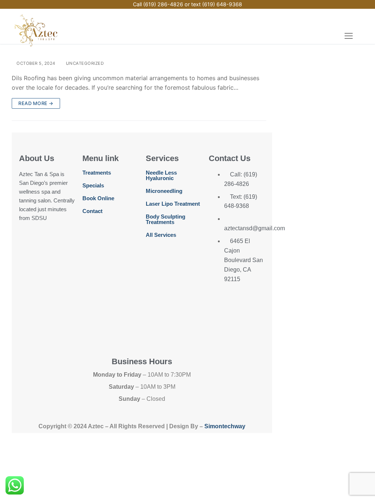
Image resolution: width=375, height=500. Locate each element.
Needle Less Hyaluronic (161, 175)
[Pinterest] (50, 260)
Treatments (96, 172)
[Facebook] (28, 239)
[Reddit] (50, 323)
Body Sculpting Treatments (165, 219)
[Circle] (28, 302)
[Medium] (28, 281)
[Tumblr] (50, 281)
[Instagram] (50, 239)
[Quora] (28, 323)
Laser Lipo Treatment (173, 204)
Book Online (98, 198)
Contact (92, 211)
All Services (161, 235)
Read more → (35, 103)
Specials (93, 185)
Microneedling (164, 191)
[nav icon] (348, 36)
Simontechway (224, 426)
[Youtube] (28, 260)
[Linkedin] (50, 302)
